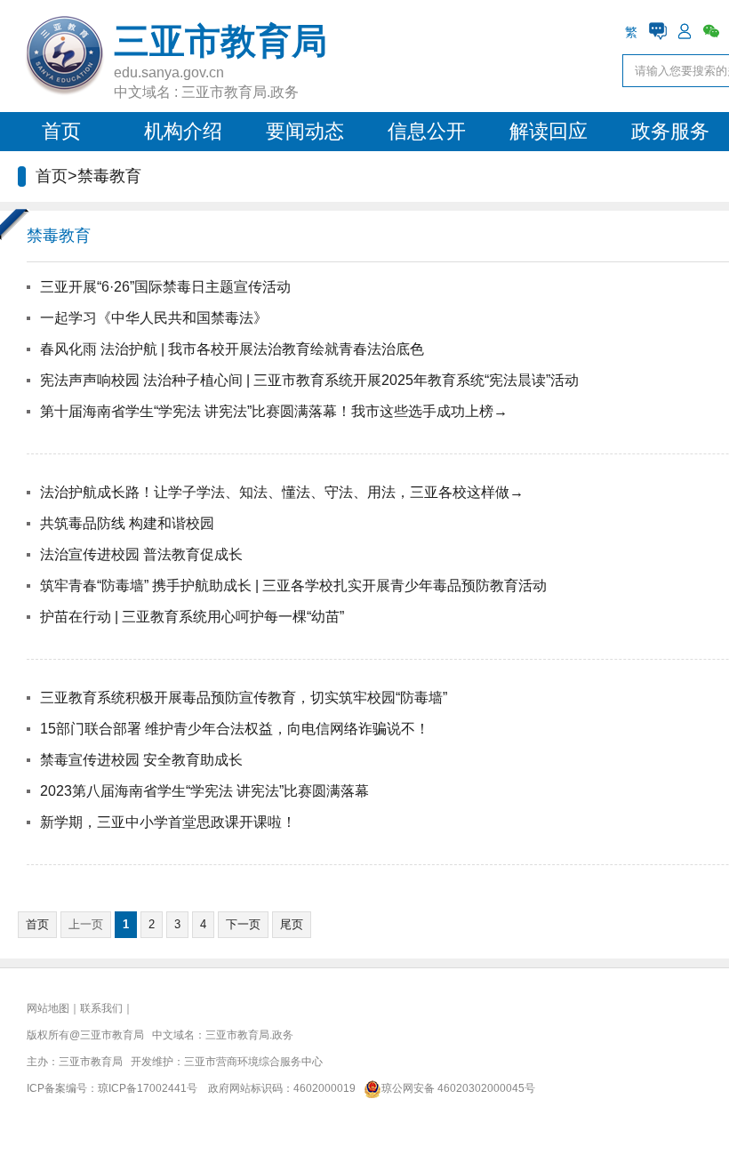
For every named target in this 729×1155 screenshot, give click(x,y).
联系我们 (101, 1008)
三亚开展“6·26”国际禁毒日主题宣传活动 (165, 286)
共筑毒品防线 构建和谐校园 (127, 523)
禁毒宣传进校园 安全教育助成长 (141, 759)
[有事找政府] (658, 31)
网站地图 (48, 1008)
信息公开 (427, 131)
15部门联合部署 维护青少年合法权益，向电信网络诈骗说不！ (234, 728)
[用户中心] (684, 31)
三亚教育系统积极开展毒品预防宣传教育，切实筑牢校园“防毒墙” (243, 697)
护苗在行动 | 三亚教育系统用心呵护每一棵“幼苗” (192, 616)
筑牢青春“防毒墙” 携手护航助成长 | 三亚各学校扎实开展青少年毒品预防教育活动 (293, 585)
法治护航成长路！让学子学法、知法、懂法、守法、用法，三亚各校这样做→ (282, 492)
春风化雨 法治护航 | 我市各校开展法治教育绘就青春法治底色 (232, 349)
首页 (61, 131)
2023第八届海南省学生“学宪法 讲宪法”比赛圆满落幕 (204, 790)
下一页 (243, 924)
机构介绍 (183, 131)
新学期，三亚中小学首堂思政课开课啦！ (168, 822)
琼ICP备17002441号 (147, 1088)
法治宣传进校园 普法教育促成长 (141, 554)
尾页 (291, 924)
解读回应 (548, 131)
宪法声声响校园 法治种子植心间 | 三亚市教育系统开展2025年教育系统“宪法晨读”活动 (309, 380)
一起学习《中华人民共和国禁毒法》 (154, 317)
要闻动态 (305, 131)
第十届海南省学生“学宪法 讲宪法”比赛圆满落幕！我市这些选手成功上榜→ (274, 411)
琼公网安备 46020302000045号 (458, 1088)
